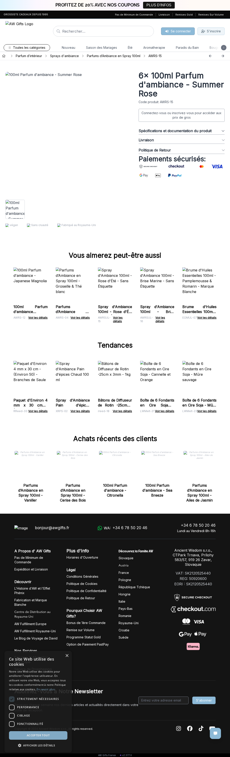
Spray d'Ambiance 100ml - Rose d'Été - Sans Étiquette (115, 311)
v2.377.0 (127, 755)
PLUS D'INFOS (158, 5)
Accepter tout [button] (38, 735)
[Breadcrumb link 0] (4, 56)
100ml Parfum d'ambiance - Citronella (115, 490)
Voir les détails (38, 317)
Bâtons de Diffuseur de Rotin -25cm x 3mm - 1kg (115, 405)
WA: (125, 528)
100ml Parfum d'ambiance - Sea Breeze (157, 490)
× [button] (67, 655)
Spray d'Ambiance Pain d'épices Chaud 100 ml (73, 405)
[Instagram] (178, 729)
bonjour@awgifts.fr (52, 528)
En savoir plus (46, 689)
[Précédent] (210, 56)
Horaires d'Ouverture (82, 557)
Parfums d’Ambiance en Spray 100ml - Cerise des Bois (73, 492)
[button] (38, 745)
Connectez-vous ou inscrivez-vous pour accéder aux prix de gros (181, 115)
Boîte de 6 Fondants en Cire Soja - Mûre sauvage (199, 405)
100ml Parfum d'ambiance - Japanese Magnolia (30, 311)
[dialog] (38, 702)
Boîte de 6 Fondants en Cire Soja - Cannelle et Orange (157, 405)
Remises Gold (184, 14)
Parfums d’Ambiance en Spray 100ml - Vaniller (30, 492)
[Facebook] (189, 729)
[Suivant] (222, 56)
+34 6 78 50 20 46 (198, 525)
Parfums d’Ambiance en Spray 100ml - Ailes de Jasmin (199, 492)
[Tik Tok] (201, 729)
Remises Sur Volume (211, 14)
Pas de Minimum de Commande (134, 14)
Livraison (164, 14)
